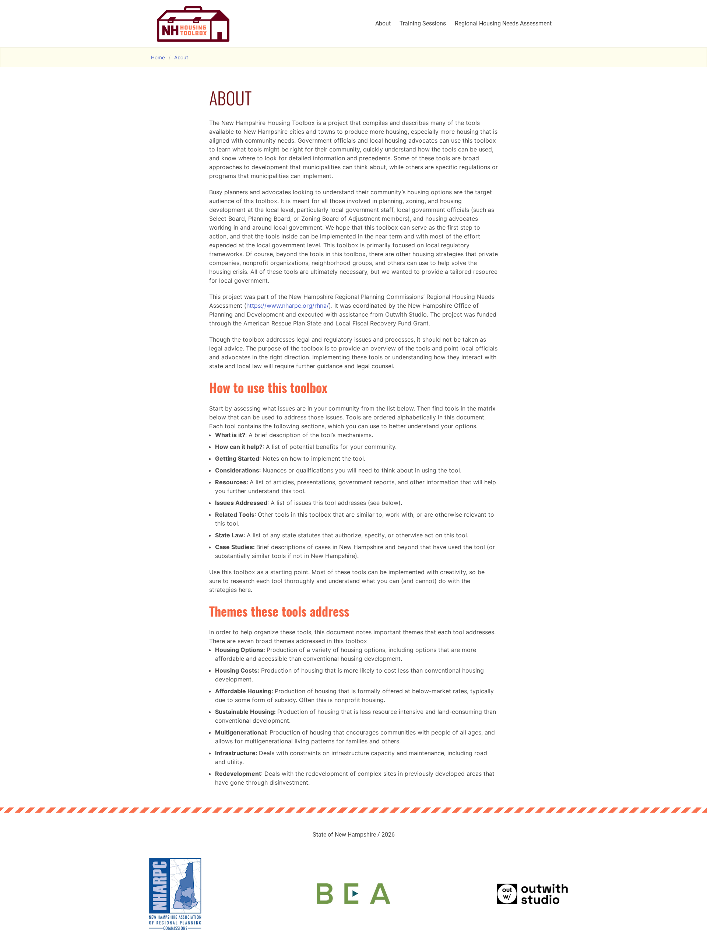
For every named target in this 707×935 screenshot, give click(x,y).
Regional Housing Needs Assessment (503, 23)
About (383, 23)
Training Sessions (423, 23)
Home (158, 57)
